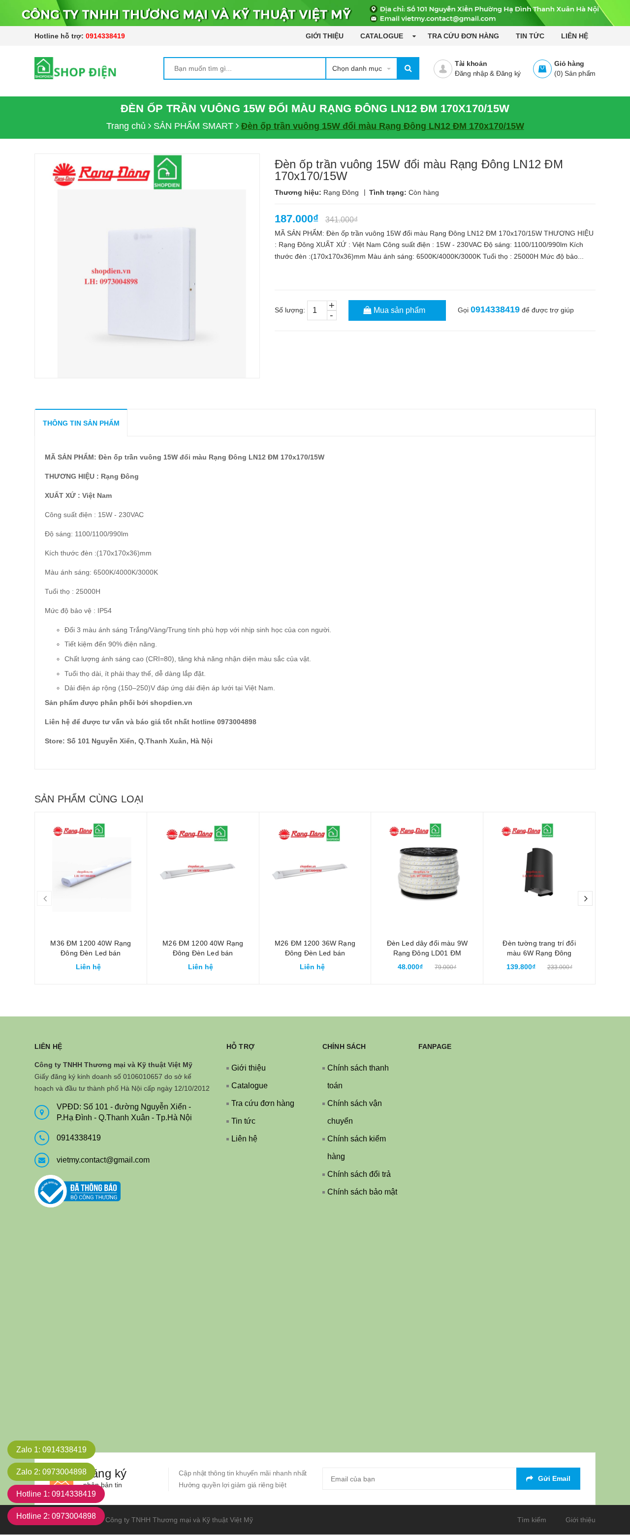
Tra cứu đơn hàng (463, 36)
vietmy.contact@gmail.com (103, 1160)
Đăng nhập (471, 73)
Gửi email (554, 1478)
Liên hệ (574, 36)
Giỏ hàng (569, 63)
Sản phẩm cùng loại (89, 799)
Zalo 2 (51, 1472)
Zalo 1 (51, 1449)
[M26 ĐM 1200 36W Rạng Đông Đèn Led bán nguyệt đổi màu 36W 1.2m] (315, 868)
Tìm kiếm (531, 1520)
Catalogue (382, 36)
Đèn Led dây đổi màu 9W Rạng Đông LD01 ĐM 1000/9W (427, 953)
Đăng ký (508, 73)
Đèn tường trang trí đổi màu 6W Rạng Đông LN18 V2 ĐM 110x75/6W (539, 953)
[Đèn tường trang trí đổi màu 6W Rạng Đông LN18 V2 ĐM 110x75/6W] (539, 868)
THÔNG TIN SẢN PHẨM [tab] (81, 423)
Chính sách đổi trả (359, 1174)
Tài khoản (471, 63)
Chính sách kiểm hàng (356, 1148)
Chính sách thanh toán (358, 1077)
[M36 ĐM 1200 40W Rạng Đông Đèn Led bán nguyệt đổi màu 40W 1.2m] (91, 868)
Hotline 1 (56, 1494)
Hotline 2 (56, 1516)
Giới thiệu (325, 36)
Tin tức (530, 36)
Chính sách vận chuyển (354, 1112)
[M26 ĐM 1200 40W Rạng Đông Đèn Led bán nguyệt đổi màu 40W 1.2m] (203, 868)
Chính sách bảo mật (362, 1192)
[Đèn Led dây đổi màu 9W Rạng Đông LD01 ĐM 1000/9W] (427, 868)
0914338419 (105, 36)
